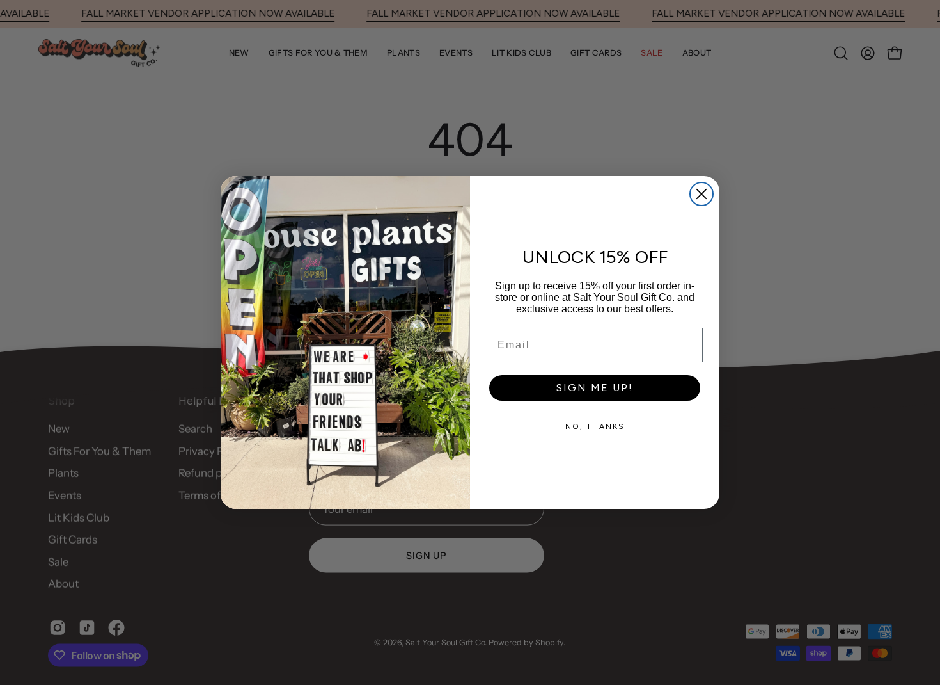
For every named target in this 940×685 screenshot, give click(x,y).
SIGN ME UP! (594, 388)
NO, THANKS (595, 426)
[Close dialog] (701, 194)
